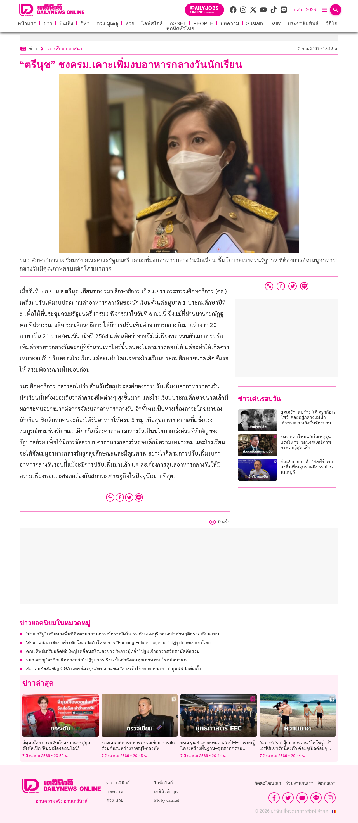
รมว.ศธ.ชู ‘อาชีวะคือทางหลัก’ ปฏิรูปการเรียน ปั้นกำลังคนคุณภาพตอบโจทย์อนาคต (106, 660)
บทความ (229, 23)
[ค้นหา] (335, 9)
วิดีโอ (332, 23)
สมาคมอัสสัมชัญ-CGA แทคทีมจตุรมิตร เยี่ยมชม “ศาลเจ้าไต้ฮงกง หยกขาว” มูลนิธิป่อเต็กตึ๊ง (113, 668)
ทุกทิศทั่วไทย (180, 28)
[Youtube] (302, 797)
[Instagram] (330, 797)
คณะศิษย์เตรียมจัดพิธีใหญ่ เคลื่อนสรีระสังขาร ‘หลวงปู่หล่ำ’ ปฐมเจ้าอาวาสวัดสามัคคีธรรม (113, 651)
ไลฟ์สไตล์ (152, 23)
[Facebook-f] (274, 797)
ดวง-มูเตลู (107, 23)
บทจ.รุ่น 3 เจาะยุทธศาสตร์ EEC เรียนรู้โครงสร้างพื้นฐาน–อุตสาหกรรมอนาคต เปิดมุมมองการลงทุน (217, 748)
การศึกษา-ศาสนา (65, 48)
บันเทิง (66, 23)
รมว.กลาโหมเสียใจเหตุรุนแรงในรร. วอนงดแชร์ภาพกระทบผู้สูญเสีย (306, 442)
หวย (130, 23)
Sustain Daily (263, 23)
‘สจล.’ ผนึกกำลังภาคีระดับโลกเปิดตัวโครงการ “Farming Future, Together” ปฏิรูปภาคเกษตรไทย (118, 642)
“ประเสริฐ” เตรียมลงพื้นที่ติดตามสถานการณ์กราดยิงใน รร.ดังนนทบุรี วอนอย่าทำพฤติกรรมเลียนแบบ (122, 634)
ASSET (178, 23)
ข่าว (47, 23)
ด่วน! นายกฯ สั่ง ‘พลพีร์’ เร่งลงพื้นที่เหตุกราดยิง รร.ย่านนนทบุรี (307, 467)
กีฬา (85, 23)
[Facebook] (120, 497)
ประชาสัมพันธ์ (303, 23)
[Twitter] (129, 497)
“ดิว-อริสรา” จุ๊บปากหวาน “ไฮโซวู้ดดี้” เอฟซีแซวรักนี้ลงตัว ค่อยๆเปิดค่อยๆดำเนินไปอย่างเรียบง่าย (295, 748)
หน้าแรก (27, 23)
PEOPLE (203, 23)
